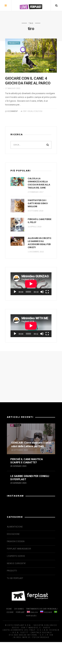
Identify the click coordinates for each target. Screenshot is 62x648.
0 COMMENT (12, 111)
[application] (31, 283)
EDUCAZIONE (13, 534)
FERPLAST (20, 612)
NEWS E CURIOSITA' (16, 563)
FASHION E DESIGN (15, 541)
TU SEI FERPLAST (15, 578)
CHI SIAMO (19, 609)
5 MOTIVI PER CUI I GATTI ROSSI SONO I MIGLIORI (38, 203)
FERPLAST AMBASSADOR (19, 549)
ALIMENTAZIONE (15, 527)
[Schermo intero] (47, 291)
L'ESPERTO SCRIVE (16, 556)
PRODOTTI (14, 43)
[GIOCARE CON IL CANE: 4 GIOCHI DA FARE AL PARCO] (31, 56)
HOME (9, 609)
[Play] (15, 291)
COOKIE (10, 612)
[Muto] (42, 291)
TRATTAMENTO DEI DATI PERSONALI (42, 609)
